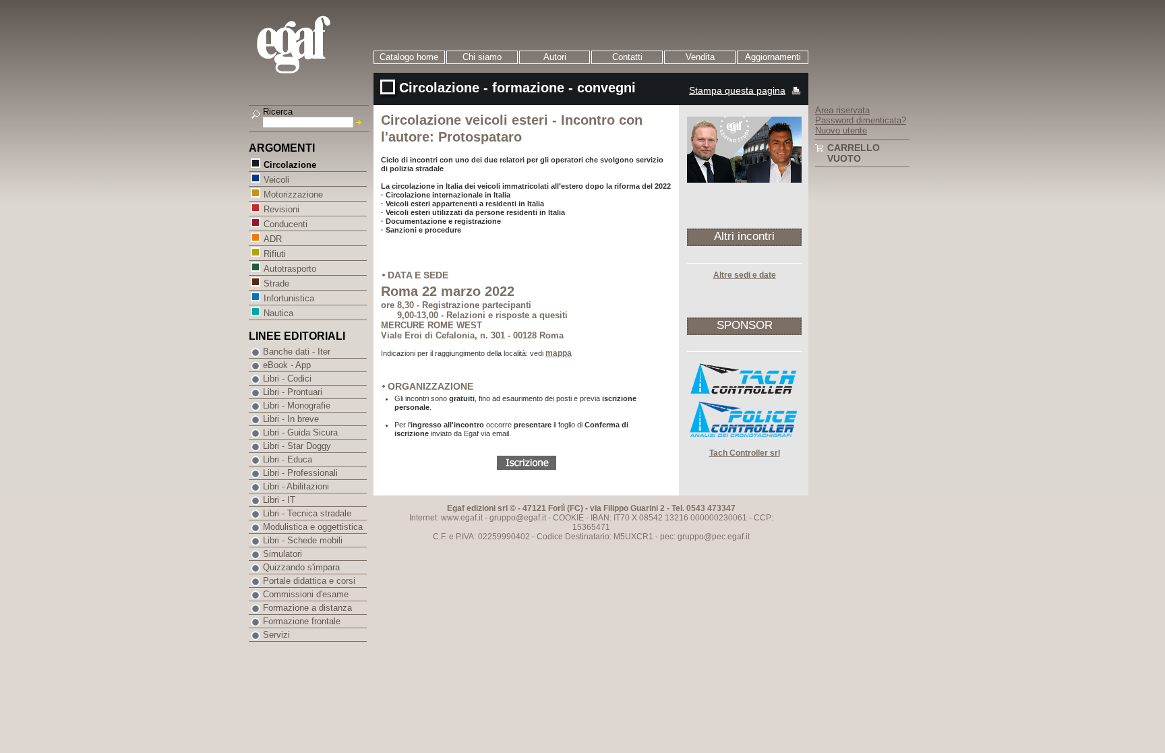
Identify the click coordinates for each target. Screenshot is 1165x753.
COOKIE (568, 517)
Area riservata (842, 110)
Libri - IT (279, 500)
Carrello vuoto (853, 153)
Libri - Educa (287, 459)
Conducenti (285, 224)
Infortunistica (289, 298)
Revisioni (281, 209)
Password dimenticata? (860, 120)
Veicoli (276, 180)
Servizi (276, 635)
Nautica (278, 313)
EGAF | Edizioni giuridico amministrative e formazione (310, 46)
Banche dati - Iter (296, 352)
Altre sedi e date (744, 275)
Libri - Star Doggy (297, 446)
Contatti (627, 57)
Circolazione (290, 165)
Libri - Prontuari (292, 392)
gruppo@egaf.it (517, 517)
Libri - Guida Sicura (300, 432)
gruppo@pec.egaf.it (714, 536)
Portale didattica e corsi (309, 581)
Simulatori (282, 554)
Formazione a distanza (307, 608)
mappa (558, 353)
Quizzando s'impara (301, 567)
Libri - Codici (287, 378)
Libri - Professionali (300, 473)
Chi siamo (482, 57)
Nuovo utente (841, 130)
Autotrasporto (290, 269)
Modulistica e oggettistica (313, 527)
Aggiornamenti (773, 57)
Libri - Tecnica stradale (307, 513)
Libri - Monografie (296, 405)
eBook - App (287, 365)
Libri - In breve (291, 419)
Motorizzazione (293, 194)
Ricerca (278, 112)
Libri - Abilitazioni (296, 486)
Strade (276, 283)
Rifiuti (275, 254)
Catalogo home (409, 57)
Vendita (700, 57)
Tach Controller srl (744, 453)
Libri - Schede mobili (302, 540)
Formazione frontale (301, 621)
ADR (273, 239)
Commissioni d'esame (306, 594)
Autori (554, 57)
